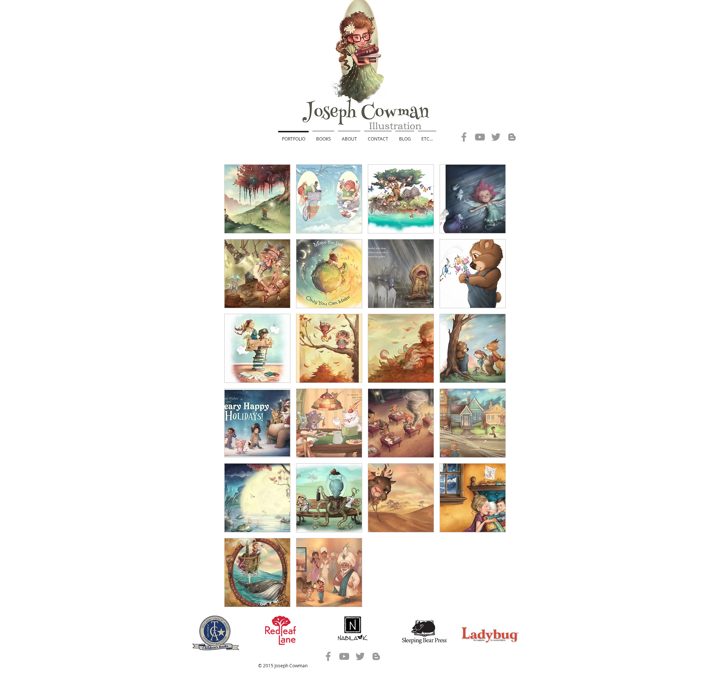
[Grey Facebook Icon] (464, 137)
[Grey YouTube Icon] (480, 137)
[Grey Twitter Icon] (496, 137)
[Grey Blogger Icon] (512, 137)
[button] (257, 198)
